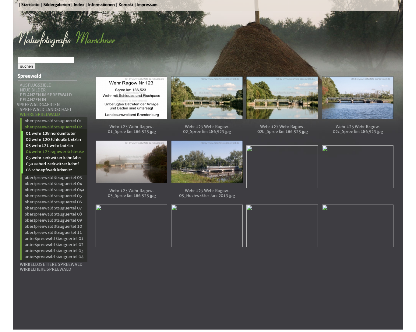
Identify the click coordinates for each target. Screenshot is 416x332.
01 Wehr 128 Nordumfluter (51, 133)
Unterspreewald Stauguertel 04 (54, 256)
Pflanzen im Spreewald (46, 94)
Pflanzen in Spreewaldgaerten (38, 102)
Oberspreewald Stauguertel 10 (53, 226)
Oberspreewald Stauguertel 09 (53, 220)
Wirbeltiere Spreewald (45, 269)
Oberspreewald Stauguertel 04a (54, 189)
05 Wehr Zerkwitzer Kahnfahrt (54, 157)
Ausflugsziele (35, 85)
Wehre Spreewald (40, 114)
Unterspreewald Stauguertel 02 (54, 244)
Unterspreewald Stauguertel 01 (54, 238)
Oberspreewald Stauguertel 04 (53, 183)
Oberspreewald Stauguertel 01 (53, 120)
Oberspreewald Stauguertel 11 (53, 232)
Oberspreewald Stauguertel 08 (53, 214)
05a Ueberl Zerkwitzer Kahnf (52, 163)
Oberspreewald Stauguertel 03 (53, 177)
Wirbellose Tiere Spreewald (51, 264)
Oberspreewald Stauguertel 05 (53, 195)
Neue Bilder (33, 89)
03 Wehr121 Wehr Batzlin (49, 145)
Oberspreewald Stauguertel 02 (53, 126)
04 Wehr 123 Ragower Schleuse (55, 151)
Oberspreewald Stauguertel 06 (53, 201)
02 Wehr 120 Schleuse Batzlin (53, 139)
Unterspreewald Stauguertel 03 (54, 250)
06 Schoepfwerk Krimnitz (49, 169)
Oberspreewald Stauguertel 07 (53, 207)
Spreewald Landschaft (46, 109)
